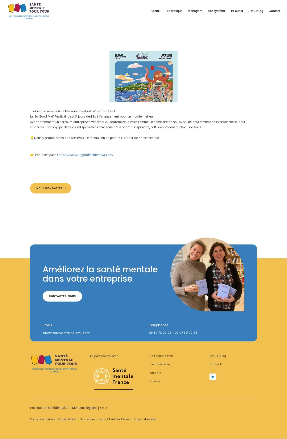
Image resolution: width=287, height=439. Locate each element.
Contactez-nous (62, 296)
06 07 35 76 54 (186, 332)
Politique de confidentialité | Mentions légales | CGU (68, 407)
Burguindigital (67, 419)
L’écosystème (160, 364)
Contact (274, 11)
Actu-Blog (255, 11)
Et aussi (237, 11)
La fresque (174, 11)
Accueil (155, 11)
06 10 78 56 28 (160, 332)
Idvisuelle (149, 419)
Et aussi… (156, 381)
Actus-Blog (217, 356)
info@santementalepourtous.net (66, 333)
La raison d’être (161, 356)
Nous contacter (49, 188)
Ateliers (155, 373)
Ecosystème (217, 11)
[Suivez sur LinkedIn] (212, 377)
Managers (195, 11)
